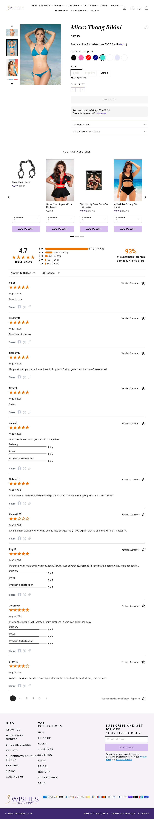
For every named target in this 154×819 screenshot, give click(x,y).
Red (88, 58)
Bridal (116, 5)
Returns (12, 765)
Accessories (78, 10)
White (110, 58)
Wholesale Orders (15, 737)
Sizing (10, 771)
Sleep (58, 5)
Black (74, 58)
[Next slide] (145, 197)
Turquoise (103, 58)
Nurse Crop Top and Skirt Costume (59, 205)
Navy (95, 58)
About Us (13, 729)
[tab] (72, 236)
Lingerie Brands (18, 744)
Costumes (73, 5)
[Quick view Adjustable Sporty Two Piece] (128, 180)
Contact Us (15, 776)
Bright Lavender (117, 58)
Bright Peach (124, 58)
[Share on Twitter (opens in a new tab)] (24, 306)
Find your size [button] (80, 77)
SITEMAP (143, 813)
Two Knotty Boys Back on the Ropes (94, 205)
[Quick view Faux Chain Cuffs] (26, 169)
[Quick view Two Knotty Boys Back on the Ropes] (94, 180)
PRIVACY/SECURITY (96, 813)
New (34, 5)
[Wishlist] (139, 8)
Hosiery (60, 10)
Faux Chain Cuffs (21, 182)
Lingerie (45, 5)
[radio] (77, 248)
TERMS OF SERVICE (123, 813)
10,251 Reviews (23, 262)
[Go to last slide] (9, 197)
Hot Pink (81, 58)
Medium (90, 72)
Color (82, 51)
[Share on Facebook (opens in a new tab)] (19, 307)
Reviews (12, 750)
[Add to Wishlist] (146, 27)
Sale (94, 10)
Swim (104, 5)
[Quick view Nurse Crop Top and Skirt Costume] (60, 180)
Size (74, 66)
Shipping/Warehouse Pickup (22, 758)
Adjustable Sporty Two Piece (126, 205)
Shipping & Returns (86, 131)
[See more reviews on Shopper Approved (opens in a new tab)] (29, 306)
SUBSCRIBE (126, 747)
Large (104, 72)
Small (76, 72)
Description (82, 124)
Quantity (78, 84)
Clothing (90, 5)
